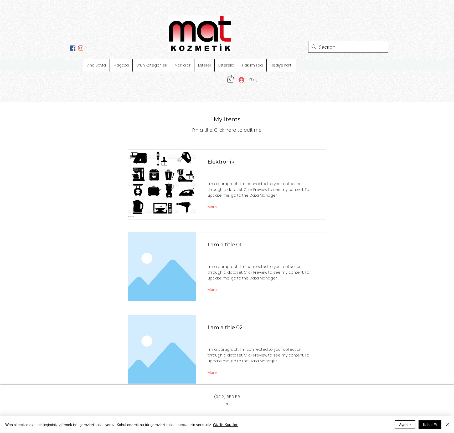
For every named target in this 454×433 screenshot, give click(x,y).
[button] (230, 79)
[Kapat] (448, 424)
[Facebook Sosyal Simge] (72, 48)
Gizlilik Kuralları (225, 424)
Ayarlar (405, 424)
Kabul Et (430, 424)
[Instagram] (80, 48)
